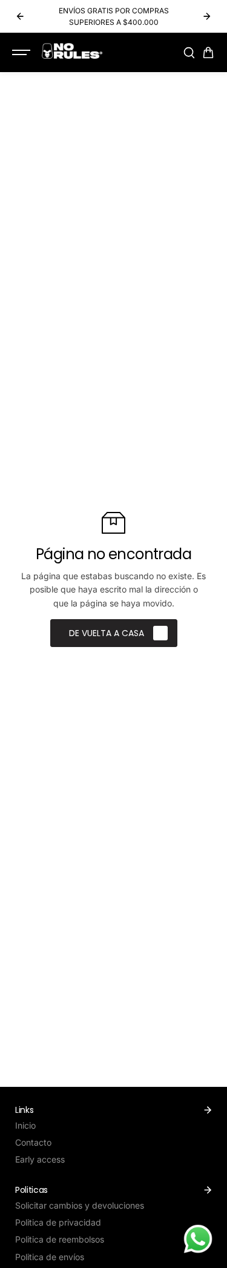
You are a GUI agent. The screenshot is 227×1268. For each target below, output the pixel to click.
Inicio (25, 1125)
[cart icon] (208, 52)
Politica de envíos (49, 1257)
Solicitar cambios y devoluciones (79, 1205)
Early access (40, 1159)
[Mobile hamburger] (22, 52)
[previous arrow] (20, 16)
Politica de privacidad (58, 1222)
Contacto (33, 1142)
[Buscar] (189, 52)
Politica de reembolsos (59, 1239)
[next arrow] (207, 16)
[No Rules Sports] (72, 51)
